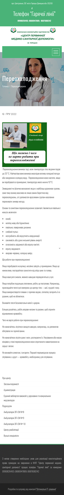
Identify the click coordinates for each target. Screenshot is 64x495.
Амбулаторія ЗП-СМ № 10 (14, 424)
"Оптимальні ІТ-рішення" (46, 489)
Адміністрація (9, 390)
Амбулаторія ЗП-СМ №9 (14, 418)
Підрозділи (7, 406)
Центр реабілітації (11, 429)
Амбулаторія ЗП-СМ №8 (14, 412)
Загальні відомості (11, 384)
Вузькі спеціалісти (11, 435)
